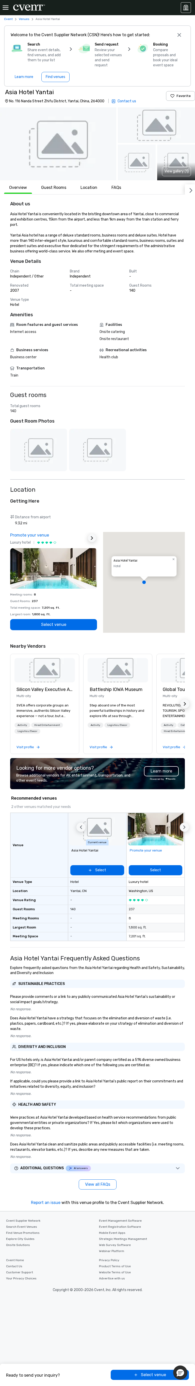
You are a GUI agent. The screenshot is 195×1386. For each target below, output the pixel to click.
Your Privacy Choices (21, 1278)
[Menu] (5, 7)
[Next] (190, 189)
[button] (58, 143)
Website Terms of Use (115, 1272)
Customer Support (19, 1272)
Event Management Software (120, 1220)
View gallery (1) (176, 171)
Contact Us (14, 1266)
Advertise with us (112, 1278)
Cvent (8, 19)
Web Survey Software (115, 1245)
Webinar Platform (111, 1251)
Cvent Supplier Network (23, 1220)
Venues (24, 19)
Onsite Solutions (18, 1245)
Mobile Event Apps (112, 1233)
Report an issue (45, 1202)
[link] (44, 670)
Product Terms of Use (115, 1266)
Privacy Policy (109, 1260)
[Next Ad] (92, 538)
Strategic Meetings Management (123, 1239)
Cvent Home (15, 1260)
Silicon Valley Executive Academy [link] (45, 689)
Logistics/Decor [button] (27, 731)
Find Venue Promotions (23, 1233)
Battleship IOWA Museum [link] (116, 689)
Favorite (183, 96)
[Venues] (186, 7)
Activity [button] (22, 725)
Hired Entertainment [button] (47, 725)
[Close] (179, 35)
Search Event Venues (21, 1227)
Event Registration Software (120, 1227)
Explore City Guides (20, 1239)
